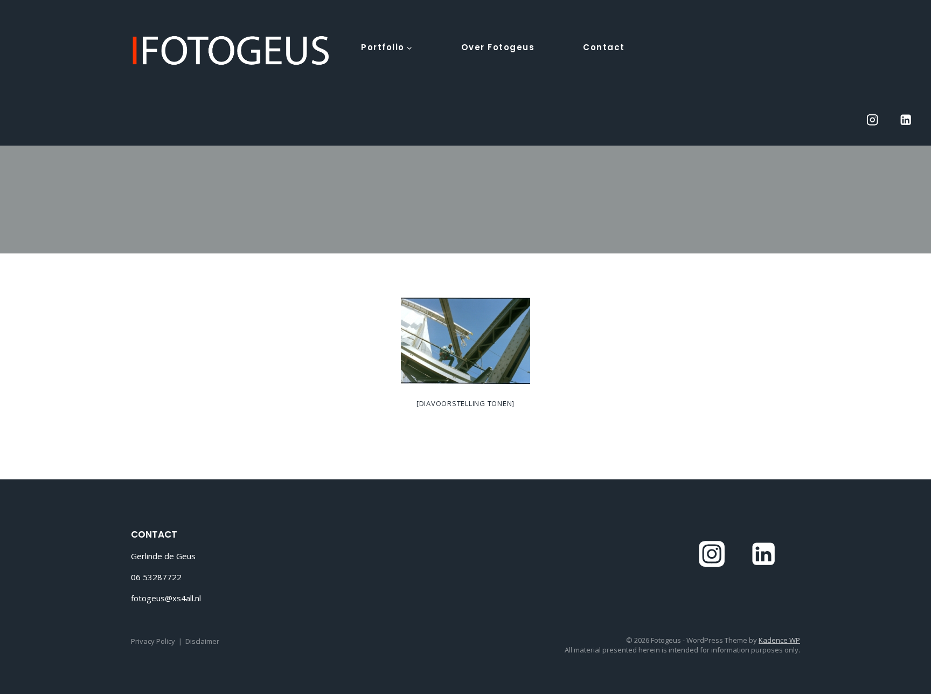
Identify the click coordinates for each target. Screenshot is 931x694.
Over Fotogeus (498, 47)
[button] (409, 47)
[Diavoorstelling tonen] (465, 403)
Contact (604, 47)
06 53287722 (156, 577)
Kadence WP (779, 640)
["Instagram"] (872, 120)
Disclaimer (202, 641)
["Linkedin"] (906, 120)
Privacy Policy (153, 641)
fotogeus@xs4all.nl (166, 598)
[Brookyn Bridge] (465, 341)
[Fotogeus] (231, 50)
